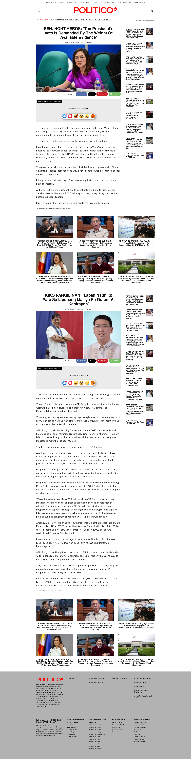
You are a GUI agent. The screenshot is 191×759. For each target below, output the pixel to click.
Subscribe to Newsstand (120, 678)
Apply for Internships (96, 682)
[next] (122, 20)
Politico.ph (70, 42)
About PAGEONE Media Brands (144, 678)
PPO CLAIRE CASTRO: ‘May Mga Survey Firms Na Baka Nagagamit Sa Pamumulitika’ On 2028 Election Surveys (135, 60)
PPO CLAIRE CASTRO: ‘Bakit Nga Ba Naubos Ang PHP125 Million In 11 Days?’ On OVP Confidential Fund (135, 115)
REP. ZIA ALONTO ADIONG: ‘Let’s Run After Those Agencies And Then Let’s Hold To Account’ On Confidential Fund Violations (135, 102)
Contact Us (70, 678)
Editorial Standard (140, 686)
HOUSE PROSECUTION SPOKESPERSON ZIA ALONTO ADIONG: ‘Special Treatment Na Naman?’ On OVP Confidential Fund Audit (134, 128)
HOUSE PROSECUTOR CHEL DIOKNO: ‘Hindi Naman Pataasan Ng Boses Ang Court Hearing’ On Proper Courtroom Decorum (135, 47)
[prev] (119, 20)
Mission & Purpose (140, 682)
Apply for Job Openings (96, 678)
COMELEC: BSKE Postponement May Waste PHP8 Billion (135, 155)
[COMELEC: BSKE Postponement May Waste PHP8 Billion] (149, 155)
